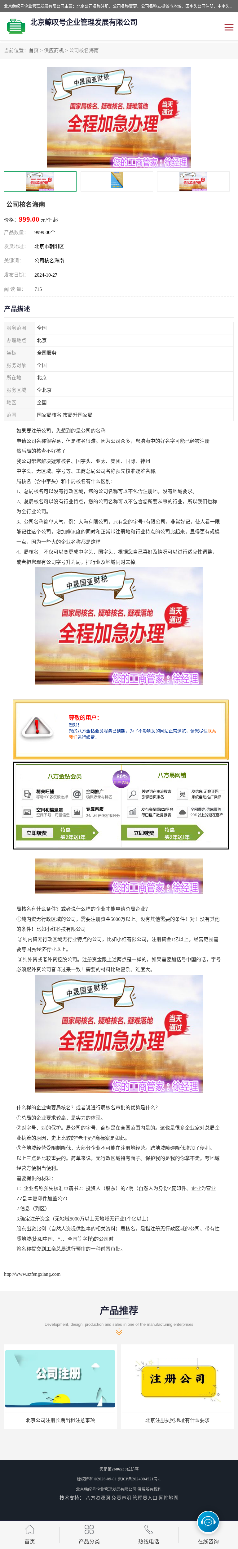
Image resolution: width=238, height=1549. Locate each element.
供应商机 (54, 50)
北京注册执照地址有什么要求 (177, 1420)
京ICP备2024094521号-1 (139, 1479)
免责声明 (121, 1498)
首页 (34, 50)
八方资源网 (98, 1498)
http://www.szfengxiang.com (32, 1274)
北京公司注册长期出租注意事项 (60, 1420)
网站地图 (168, 1498)
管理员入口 (145, 1498)
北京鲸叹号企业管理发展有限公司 (106, 1489)
